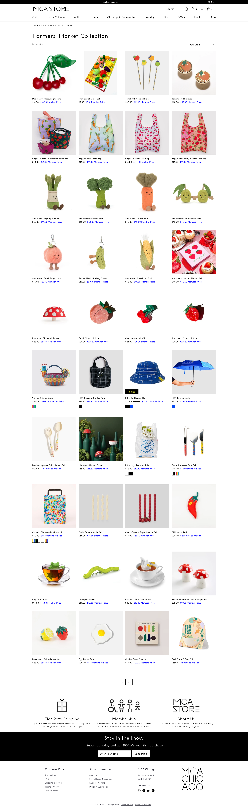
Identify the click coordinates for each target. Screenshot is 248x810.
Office (181, 17)
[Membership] (124, 704)
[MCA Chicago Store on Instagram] (139, 790)
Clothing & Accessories (121, 17)
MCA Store (39, 25)
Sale (213, 17)
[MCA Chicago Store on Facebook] (143, 790)
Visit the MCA (144, 779)
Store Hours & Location (100, 779)
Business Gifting (97, 782)
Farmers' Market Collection (59, 25)
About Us (93, 775)
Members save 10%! (111, 2)
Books (197, 17)
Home (94, 17)
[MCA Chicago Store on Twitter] (148, 790)
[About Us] (186, 704)
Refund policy (51, 790)
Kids (166, 17)
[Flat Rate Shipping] (62, 704)
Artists (78, 17)
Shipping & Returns (54, 782)
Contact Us (50, 775)
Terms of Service (53, 786)
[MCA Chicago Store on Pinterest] (153, 790)
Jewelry (149, 17)
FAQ (47, 779)
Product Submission (99, 786)
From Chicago (56, 17)
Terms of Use (127, 804)
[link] (192, 789)
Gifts (35, 17)
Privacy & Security (143, 804)
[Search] (186, 9)
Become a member (147, 775)
